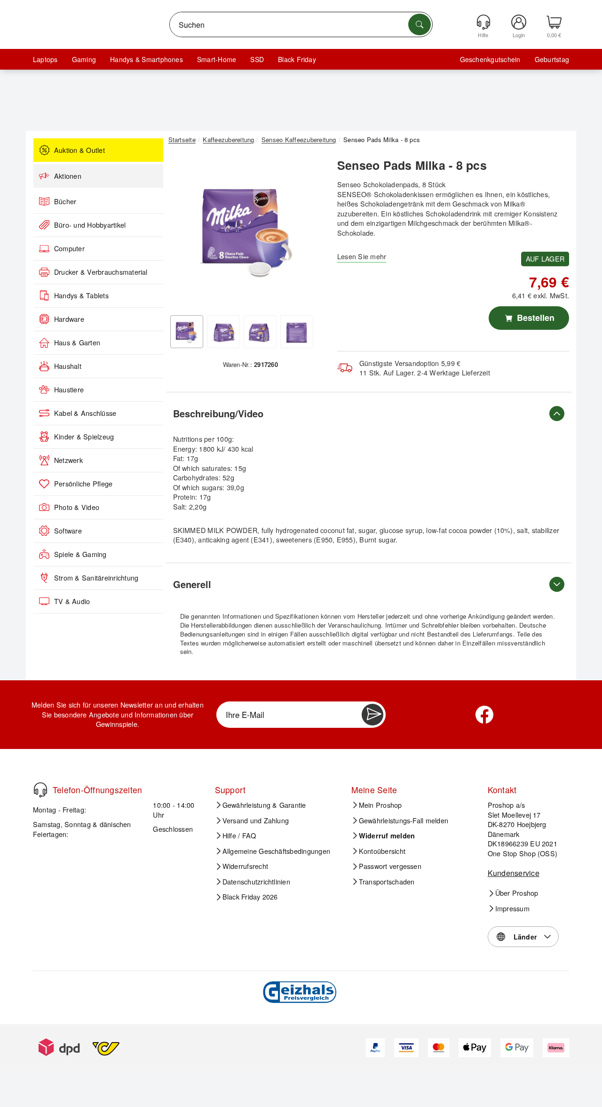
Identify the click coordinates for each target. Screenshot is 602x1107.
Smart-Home (216, 59)
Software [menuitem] (68, 530)
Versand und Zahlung (255, 820)
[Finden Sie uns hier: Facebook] (484, 714)
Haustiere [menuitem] (69, 389)
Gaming (84, 59)
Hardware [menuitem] (69, 319)
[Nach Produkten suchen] (419, 24)
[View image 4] (296, 331)
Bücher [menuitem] (65, 201)
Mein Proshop (380, 805)
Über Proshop (517, 893)
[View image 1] (186, 331)
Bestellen (534, 317)
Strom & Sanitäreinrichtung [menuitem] (96, 577)
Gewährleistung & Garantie (264, 805)
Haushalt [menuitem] (67, 366)
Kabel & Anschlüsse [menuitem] (85, 413)
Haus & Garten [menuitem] (77, 342)
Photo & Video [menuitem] (76, 507)
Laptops (45, 59)
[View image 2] (223, 331)
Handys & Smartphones (146, 59)
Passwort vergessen (390, 866)
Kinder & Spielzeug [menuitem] (84, 436)
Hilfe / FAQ (239, 835)
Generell (192, 584)
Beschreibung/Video (218, 413)
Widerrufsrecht (245, 866)
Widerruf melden (387, 835)
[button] (247, 229)
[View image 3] (260, 331)
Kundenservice (513, 873)
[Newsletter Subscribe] (372, 714)
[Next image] (311, 232)
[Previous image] (182, 232)
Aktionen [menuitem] (67, 176)
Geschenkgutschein (490, 59)
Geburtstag (552, 59)
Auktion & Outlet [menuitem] (79, 150)
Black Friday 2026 (250, 896)
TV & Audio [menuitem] (72, 601)
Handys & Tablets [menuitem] (81, 295)
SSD (257, 59)
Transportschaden (387, 881)
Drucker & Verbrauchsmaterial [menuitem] (101, 272)
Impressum (512, 908)
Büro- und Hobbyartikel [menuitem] (90, 225)
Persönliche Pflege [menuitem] (83, 483)
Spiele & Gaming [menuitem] (80, 554)
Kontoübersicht (382, 851)
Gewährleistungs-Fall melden (403, 820)
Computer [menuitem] (69, 248)
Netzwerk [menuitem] (68, 460)
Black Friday (297, 59)
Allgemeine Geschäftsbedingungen (276, 851)
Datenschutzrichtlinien (256, 881)
